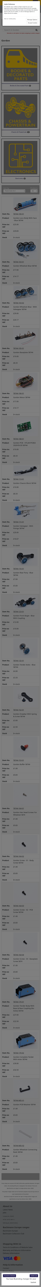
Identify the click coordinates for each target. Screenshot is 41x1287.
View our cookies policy (10, 18)
